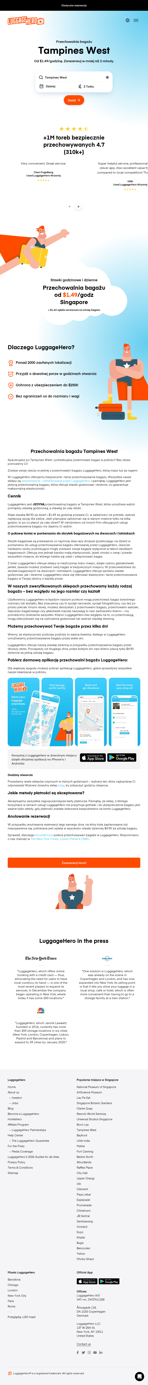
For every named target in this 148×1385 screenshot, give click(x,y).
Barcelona (14, 1279)
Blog (10, 1108)
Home (12, 1087)
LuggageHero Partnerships (29, 1130)
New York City (17, 1295)
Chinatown (84, 1210)
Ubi (79, 1184)
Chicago (13, 1285)
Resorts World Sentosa (91, 1114)
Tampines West (86, 1130)
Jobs (15, 1103)
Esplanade (83, 1200)
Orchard (82, 1227)
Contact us (84, 1344)
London (13, 1290)
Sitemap (13, 1173)
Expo (80, 1232)
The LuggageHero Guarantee (30, 1141)
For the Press (16, 1146)
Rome (11, 1306)
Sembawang (85, 1221)
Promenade (84, 1205)
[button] (139, 1376)
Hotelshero (15, 1119)
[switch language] (127, 20)
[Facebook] (77, 1352)
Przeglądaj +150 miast (22, 1317)
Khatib (81, 1237)
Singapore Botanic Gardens (94, 1103)
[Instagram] (89, 1352)
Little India (83, 1141)
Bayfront (82, 1135)
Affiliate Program (18, 1124)
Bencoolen (83, 1248)
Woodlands (84, 1162)
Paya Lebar (84, 1194)
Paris (11, 1301)
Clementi (82, 1189)
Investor (17, 1098)
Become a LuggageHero (23, 1114)
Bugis (80, 1243)
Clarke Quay (84, 1108)
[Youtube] (95, 1352)
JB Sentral (83, 1216)
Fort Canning (85, 1151)
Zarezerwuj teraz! (74, 863)
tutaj (61, 785)
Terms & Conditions (20, 1167)
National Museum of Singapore (96, 1087)
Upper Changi (85, 1178)
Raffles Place (85, 1167)
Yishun (81, 1253)
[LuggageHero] (26, 24)
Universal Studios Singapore (94, 1119)
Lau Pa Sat (83, 1098)
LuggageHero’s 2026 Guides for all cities (33, 1157)
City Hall (82, 1173)
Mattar (81, 1146)
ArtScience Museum (89, 1092)
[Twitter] (83, 1352)
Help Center (15, 1135)
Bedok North (85, 1157)
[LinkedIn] (100, 1352)
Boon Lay (83, 1124)
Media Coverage (22, 1151)
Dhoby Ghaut (85, 1259)
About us (13, 1092)
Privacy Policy (16, 1162)
